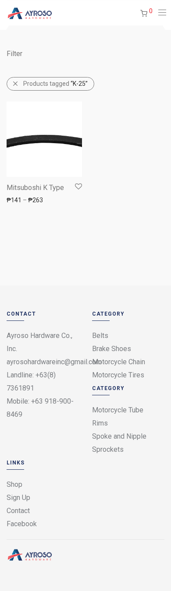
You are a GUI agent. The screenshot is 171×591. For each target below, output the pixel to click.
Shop (14, 484)
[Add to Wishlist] (78, 186)
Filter (14, 53)
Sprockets (108, 449)
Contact (18, 511)
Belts (100, 335)
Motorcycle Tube (117, 410)
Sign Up (18, 497)
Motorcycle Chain (118, 362)
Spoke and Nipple (119, 436)
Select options (22, 199)
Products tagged (55, 83)
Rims (100, 423)
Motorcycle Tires (118, 375)
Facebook (22, 524)
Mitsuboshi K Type (35, 187)
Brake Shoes (111, 349)
